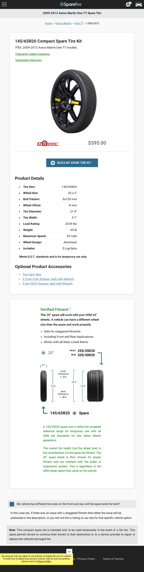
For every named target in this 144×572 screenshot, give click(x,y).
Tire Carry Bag (31, 274)
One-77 (79, 23)
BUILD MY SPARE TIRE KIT (74, 162)
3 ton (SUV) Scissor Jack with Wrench (47, 283)
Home (48, 23)
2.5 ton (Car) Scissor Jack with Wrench (48, 279)
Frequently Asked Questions (32, 54)
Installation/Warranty (28, 60)
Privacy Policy (44, 561)
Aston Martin (63, 23)
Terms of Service (113, 559)
